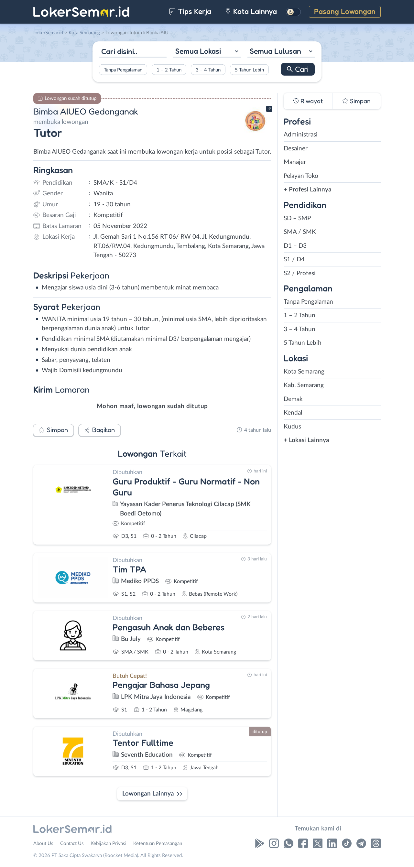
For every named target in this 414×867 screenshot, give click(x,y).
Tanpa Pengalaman (123, 69)
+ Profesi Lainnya (308, 190)
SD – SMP (297, 218)
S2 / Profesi (300, 273)
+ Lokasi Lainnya (306, 440)
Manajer (295, 162)
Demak (293, 399)
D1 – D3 (295, 246)
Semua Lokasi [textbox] (198, 51)
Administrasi (301, 135)
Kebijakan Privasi (108, 843)
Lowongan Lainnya (148, 794)
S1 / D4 (294, 259)
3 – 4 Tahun (208, 69)
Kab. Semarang (304, 385)
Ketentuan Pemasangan (157, 843)
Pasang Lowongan (345, 11)
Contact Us (72, 843)
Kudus (292, 427)
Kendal (293, 413)
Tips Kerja (193, 11)
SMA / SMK (300, 232)
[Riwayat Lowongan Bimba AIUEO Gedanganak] (255, 133)
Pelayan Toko (301, 176)
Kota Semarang (304, 372)
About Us (43, 843)
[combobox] (207, 52)
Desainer (296, 149)
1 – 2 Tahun (169, 69)
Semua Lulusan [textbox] (275, 51)
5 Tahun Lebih (249, 69)
